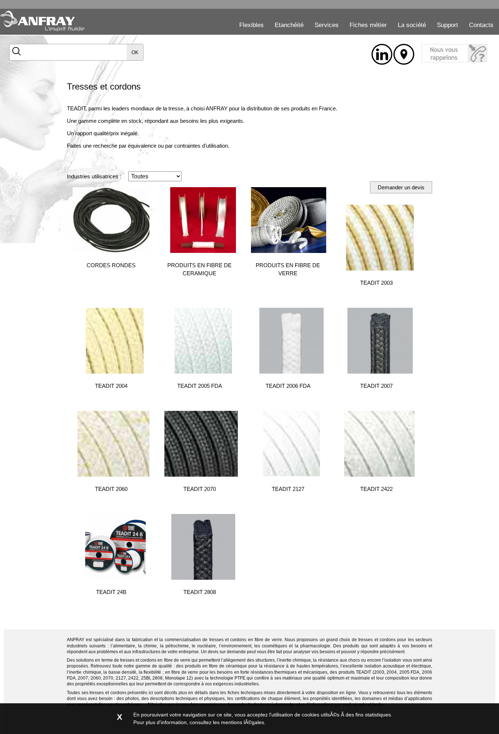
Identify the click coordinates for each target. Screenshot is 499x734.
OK (135, 52)
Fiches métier (368, 25)
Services (327, 25)
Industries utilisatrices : (94, 176)
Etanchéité (289, 25)
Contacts (481, 25)
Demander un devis (401, 187)
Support (447, 25)
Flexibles (251, 25)
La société (412, 25)
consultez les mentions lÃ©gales (227, 722)
